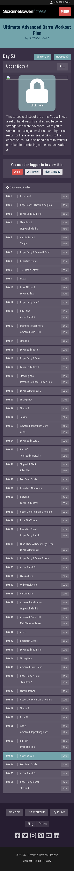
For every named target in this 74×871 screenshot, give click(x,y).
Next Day (61, 56)
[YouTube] (49, 837)
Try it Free (59, 812)
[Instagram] (33, 837)
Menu (65, 12)
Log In (17, 171)
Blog (30, 824)
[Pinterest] (41, 837)
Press (43, 824)
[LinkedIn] (56, 837)
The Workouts (36, 812)
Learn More (32, 171)
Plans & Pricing (52, 171)
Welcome (14, 812)
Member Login (61, 2)
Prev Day (44, 56)
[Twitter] (25, 837)
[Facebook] (17, 837)
